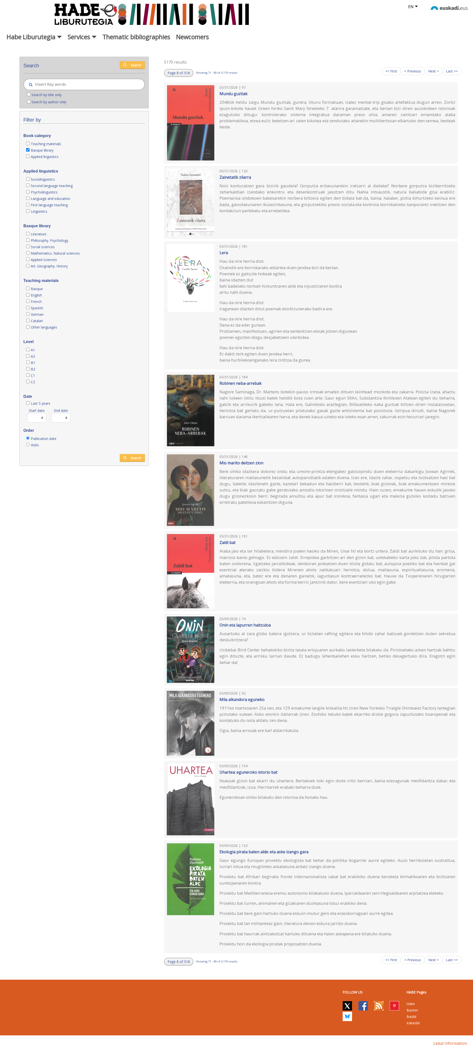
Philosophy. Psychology (49, 240)
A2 (33, 356)
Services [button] (80, 37)
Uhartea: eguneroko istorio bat (248, 772)
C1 (33, 375)
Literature (38, 234)
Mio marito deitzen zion (241, 463)
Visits (35, 445)
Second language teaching (52, 185)
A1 (33, 350)
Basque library (42, 150)
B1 (33, 362)
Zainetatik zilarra (235, 177)
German (37, 314)
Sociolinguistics (43, 179)
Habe (410, 1003)
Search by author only (49, 102)
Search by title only (47, 94)
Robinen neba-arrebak (241, 383)
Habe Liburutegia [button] (32, 37)
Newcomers (192, 37)
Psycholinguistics (44, 192)
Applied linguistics (45, 156)
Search (136, 65)
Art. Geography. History (49, 266)
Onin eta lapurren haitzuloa (245, 625)
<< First (391, 71)
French (36, 301)
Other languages (44, 327)
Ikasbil (411, 1016)
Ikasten (412, 1010)
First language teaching (49, 205)
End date (61, 410)
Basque (37, 288)
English (36, 295)
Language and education (50, 198)
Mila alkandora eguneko (242, 699)
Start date (37, 410)
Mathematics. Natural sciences (55, 253)
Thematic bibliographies (136, 37)
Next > (433, 71)
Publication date (43, 438)
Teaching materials (46, 143)
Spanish (37, 308)
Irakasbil (413, 1023)
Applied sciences (44, 259)
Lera (224, 252)
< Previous (412, 71)
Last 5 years (40, 403)
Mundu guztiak (234, 93)
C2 (33, 382)
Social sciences (43, 246)
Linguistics (39, 211)
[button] (178, 73)
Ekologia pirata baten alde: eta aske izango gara (264, 851)
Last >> (452, 71)
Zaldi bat (228, 542)
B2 (33, 369)
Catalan (37, 320)
